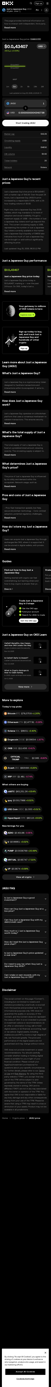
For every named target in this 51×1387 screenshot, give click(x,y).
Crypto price (18, 1118)
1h (21, 86)
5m (14, 86)
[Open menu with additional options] (47, 3)
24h (35, 86)
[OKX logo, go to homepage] (7, 3)
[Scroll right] (41, 10)
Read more (10, 27)
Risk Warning (20, 1074)
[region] (25, 1368)
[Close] (45, 1353)
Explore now (26, 315)
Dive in (7, 589)
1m (7, 86)
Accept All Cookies (25, 1372)
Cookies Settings (25, 1379)
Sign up (38, 3)
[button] (31, 3)
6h (28, 86)
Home (5, 1118)
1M (42, 86)
